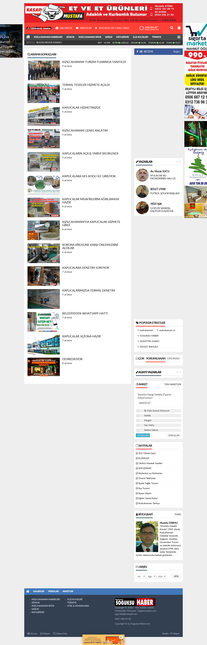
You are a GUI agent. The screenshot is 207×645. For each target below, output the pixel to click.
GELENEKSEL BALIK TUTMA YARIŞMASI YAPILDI (60, 43)
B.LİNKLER (143, 461)
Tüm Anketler (172, 387)
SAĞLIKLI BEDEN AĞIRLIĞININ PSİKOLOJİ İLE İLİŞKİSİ (165, 212)
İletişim (46, 636)
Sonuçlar (174, 437)
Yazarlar (145, 161)
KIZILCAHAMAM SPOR (90, 37)
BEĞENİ (146, 51)
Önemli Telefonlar (147, 481)
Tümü (177, 517)
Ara (176, 578)
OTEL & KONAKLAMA (78, 609)
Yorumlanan (155, 361)
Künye (33, 636)
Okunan (173, 361)
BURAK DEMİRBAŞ (161, 189)
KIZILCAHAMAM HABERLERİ (48, 37)
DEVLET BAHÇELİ (148, 349)
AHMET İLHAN (159, 171)
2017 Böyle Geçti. (147, 456)
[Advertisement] (158, 106)
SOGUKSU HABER (149, 338)
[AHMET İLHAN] (142, 175)
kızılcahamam (146, 333)
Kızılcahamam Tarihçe (149, 506)
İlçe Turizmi (144, 491)
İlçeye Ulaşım (144, 496)
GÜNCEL (70, 37)
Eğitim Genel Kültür (148, 501)
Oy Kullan (142, 437)
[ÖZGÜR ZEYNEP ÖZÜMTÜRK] (142, 208)
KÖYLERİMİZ (122, 37)
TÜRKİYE (156, 37)
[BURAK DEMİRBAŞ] (142, 191)
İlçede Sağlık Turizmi (148, 486)
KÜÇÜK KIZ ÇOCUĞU (162, 193)
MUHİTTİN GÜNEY (149, 344)
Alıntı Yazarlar (149, 375)
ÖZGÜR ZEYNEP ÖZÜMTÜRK (160, 203)
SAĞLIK (108, 37)
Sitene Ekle (61, 636)
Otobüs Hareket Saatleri (150, 466)
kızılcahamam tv (167, 333)
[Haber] (28, 37)
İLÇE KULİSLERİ (140, 37)
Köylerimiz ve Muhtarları (150, 476)
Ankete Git (144, 406)
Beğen (176, 51)
